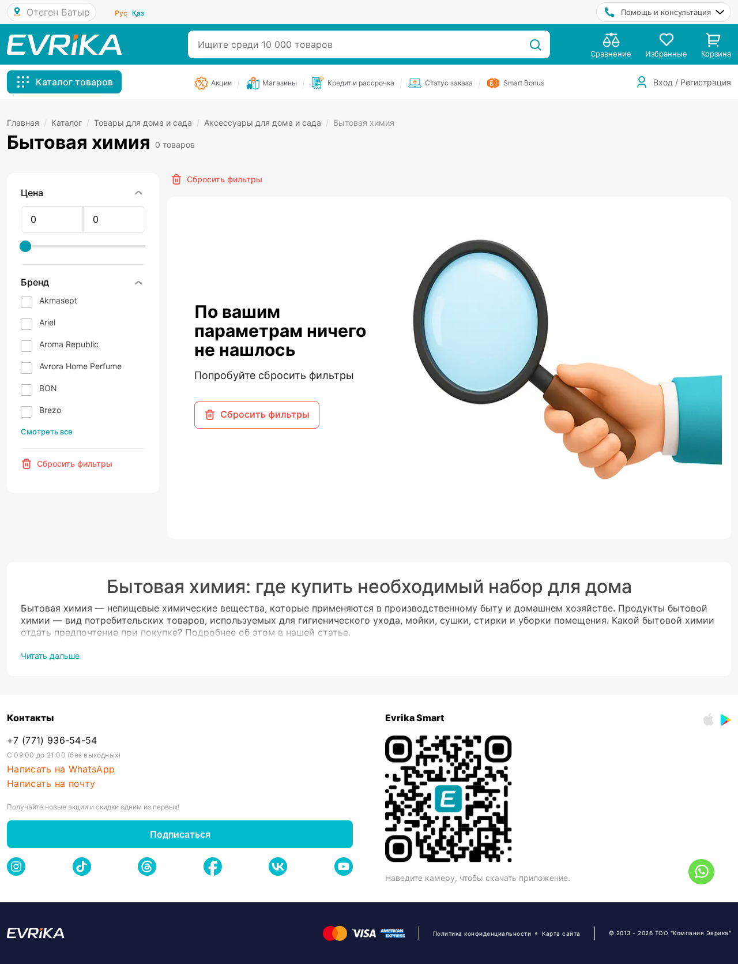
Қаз (138, 13)
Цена (32, 192)
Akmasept (58, 300)
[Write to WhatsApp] (701, 871)
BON (48, 388)
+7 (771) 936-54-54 (52, 740)
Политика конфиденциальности (482, 933)
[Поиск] (535, 44)
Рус (121, 13)
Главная (27, 122)
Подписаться (180, 834)
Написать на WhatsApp (61, 769)
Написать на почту (51, 784)
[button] (83, 301)
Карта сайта (561, 933)
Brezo (50, 410)
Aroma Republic (69, 344)
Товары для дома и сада (146, 122)
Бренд (35, 282)
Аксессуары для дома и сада (266, 122)
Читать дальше (50, 656)
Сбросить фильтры (265, 414)
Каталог (70, 122)
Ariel (47, 322)
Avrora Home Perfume (80, 366)
